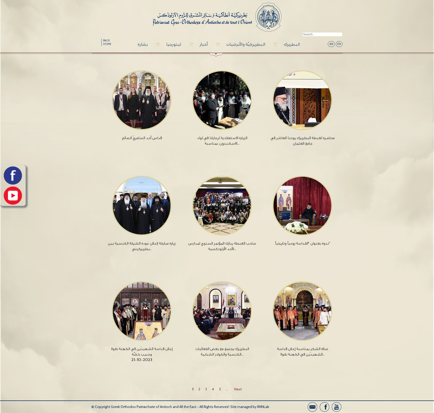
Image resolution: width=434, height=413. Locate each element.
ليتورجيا (173, 44)
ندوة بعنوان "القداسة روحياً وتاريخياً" (302, 243)
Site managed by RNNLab (249, 407)
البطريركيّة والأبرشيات (245, 44)
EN (339, 44)
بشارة (143, 44)
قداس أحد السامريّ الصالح (142, 138)
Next (238, 389)
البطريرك (292, 44)
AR (331, 44)
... (227, 389)
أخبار (204, 44)
